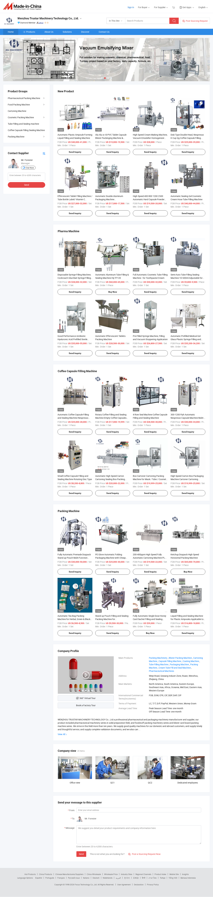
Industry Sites (126, 874)
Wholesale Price (111, 874)
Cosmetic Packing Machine (21, 117)
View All (61, 734)
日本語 (136, 878)
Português (49, 878)
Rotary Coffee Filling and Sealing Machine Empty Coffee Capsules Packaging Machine (110, 418)
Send (81, 853)
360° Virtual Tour (87, 698)
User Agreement (124, 884)
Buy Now (112, 292)
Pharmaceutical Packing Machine (24, 98)
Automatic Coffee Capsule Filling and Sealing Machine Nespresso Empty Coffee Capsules (73, 418)
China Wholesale (94, 874)
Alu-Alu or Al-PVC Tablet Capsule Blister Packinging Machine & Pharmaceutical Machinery (110, 138)
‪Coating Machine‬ (191, 661)
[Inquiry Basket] (174, 7)
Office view (75, 782)
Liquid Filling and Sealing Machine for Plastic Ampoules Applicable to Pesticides (187, 619)
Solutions (67, 31)
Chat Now (29, 167)
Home (11, 31)
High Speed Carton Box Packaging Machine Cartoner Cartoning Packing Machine (187, 479)
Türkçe (162, 878)
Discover (85, 31)
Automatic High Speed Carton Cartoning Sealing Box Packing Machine (110, 479)
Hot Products (30, 874)
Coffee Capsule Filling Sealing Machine (26, 130)
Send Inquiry (75, 152)
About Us (48, 31)
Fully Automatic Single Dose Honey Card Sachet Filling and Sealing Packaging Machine (149, 619)
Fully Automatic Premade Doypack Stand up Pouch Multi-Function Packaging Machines (74, 557)
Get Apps (187, 7)
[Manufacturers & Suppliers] (23, 6)
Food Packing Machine (19, 104)
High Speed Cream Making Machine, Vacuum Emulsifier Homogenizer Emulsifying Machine (150, 138)
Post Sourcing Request (197, 20)
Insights (185, 874)
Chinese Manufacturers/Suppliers (69, 874)
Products (30, 31)
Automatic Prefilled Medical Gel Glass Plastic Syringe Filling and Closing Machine (186, 339)
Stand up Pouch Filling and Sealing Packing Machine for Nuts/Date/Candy (111, 619)
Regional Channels (143, 874)
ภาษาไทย (153, 878)
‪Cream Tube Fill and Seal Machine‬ (175, 667)
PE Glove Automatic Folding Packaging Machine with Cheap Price (110, 557)
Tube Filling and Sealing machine (23, 123)
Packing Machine (16, 136)
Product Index (160, 874)
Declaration (139, 884)
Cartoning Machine (17, 110)
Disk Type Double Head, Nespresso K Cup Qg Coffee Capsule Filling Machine (187, 138)
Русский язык (74, 878)
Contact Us (104, 31)
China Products (45, 874)
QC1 (112, 782)
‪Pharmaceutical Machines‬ (161, 670)
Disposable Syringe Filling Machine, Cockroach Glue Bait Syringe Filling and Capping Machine (74, 278)
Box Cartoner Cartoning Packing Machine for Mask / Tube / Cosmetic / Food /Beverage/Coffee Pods (150, 479)
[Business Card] (44, 153)
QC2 (150, 782)
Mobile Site (174, 874)
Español (38, 878)
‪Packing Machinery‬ (158, 657)
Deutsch (96, 878)
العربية (118, 878)
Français (61, 878)
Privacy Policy (153, 884)
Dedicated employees (187, 782)
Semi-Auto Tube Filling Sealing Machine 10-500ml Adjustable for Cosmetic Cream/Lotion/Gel (187, 278)
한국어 (127, 878)
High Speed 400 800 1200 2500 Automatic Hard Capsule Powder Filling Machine (149, 199)
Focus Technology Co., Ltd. (86, 884)
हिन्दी (143, 878)
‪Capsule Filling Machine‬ (170, 661)
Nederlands (107, 878)
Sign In (131, 7)
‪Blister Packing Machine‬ (180, 657)
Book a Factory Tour (86, 705)
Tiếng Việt (173, 878)
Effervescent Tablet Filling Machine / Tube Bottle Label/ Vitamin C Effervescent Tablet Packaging (75, 199)
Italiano (86, 878)
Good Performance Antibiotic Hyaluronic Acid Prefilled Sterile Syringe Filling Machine (72, 339)
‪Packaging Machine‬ (179, 664)
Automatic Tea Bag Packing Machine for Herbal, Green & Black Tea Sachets (74, 619)
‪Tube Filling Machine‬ (158, 664)
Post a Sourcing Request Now (144, 853)
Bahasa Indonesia (188, 878)
